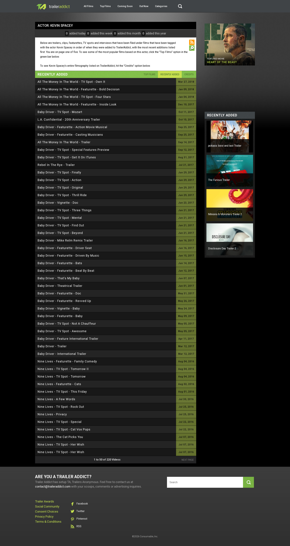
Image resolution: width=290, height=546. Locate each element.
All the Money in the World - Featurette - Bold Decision (79, 89)
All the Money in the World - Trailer (64, 142)
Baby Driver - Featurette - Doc (59, 293)
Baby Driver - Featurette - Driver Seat (65, 248)
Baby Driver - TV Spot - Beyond (60, 233)
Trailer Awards (44, 501)
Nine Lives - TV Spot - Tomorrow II (63, 369)
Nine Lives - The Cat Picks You (60, 437)
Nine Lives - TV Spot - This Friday (62, 391)
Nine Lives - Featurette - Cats (59, 384)
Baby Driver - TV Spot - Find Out (61, 225)
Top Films (105, 6)
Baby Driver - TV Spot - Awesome (62, 331)
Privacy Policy (44, 516)
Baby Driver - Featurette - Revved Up (64, 301)
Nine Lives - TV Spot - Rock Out (61, 406)
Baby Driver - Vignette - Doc (58, 202)
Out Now (143, 6)
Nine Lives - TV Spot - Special (60, 422)
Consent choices (46, 511)
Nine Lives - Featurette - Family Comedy (67, 361)
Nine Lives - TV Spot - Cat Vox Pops (64, 429)
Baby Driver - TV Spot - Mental (60, 218)
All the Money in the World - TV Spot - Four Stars (74, 97)
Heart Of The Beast (222, 62)
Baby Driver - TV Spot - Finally (59, 172)
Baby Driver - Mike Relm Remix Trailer (65, 240)
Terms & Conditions (48, 521)
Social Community (47, 506)
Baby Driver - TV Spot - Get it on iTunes (67, 157)
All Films (88, 6)
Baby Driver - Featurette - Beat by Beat (66, 270)
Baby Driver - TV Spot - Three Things (65, 210)
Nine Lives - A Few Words (56, 399)
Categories (161, 6)
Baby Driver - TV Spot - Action (59, 180)
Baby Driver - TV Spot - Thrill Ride (62, 195)
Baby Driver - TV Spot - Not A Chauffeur (67, 323)
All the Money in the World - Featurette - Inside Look (77, 104)
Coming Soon (125, 6)
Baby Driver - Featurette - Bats (60, 263)
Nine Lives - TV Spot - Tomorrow (62, 376)
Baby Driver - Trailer (52, 346)
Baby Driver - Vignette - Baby (59, 308)
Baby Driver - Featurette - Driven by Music (68, 255)
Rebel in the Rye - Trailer (56, 165)
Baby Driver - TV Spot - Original (60, 187)
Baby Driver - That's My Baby (59, 278)
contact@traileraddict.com (52, 486)
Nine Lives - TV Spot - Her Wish (61, 444)
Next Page (188, 459)
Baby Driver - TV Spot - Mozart (60, 112)
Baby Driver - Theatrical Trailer (60, 286)
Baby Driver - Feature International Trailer (68, 338)
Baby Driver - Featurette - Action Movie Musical (72, 127)
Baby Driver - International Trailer (62, 354)
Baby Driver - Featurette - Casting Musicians (70, 134)
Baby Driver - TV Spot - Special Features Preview (73, 149)
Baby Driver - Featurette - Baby (60, 316)
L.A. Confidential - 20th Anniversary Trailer (69, 119)
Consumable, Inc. (149, 536)
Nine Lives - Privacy (52, 414)
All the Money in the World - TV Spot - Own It (71, 81)
